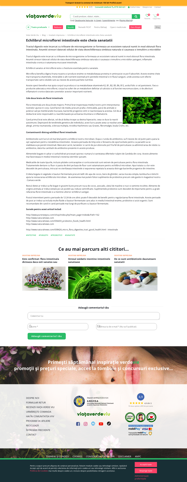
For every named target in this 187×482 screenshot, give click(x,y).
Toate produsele (39, 27)
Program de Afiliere (38, 420)
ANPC (138, 456)
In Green (97, 20)
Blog (158, 27)
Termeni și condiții (57, 456)
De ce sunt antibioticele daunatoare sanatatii (135, 260)
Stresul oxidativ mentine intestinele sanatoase (89, 260)
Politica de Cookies (39, 470)
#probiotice (56, 235)
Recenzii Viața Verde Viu (40, 407)
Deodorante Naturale (84, 20)
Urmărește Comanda (38, 411)
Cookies (77, 456)
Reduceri (58, 27)
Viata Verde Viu (32, 35)
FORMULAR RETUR (36, 402)
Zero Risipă (135, 27)
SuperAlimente (108, 20)
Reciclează (32, 425)
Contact (157, 7)
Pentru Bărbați (100, 27)
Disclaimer (124, 456)
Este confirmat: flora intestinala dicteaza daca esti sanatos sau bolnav (40, 260)
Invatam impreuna (31, 255)
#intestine (31, 235)
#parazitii (43, 235)
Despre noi (147, 7)
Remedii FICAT (84, 27)
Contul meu (135, 7)
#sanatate (70, 235)
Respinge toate (146, 471)
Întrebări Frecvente (38, 430)
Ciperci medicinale (118, 27)
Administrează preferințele (141, 477)
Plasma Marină (125, 20)
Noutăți (70, 27)
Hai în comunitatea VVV (40, 416)
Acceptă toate (146, 464)
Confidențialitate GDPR (100, 456)
